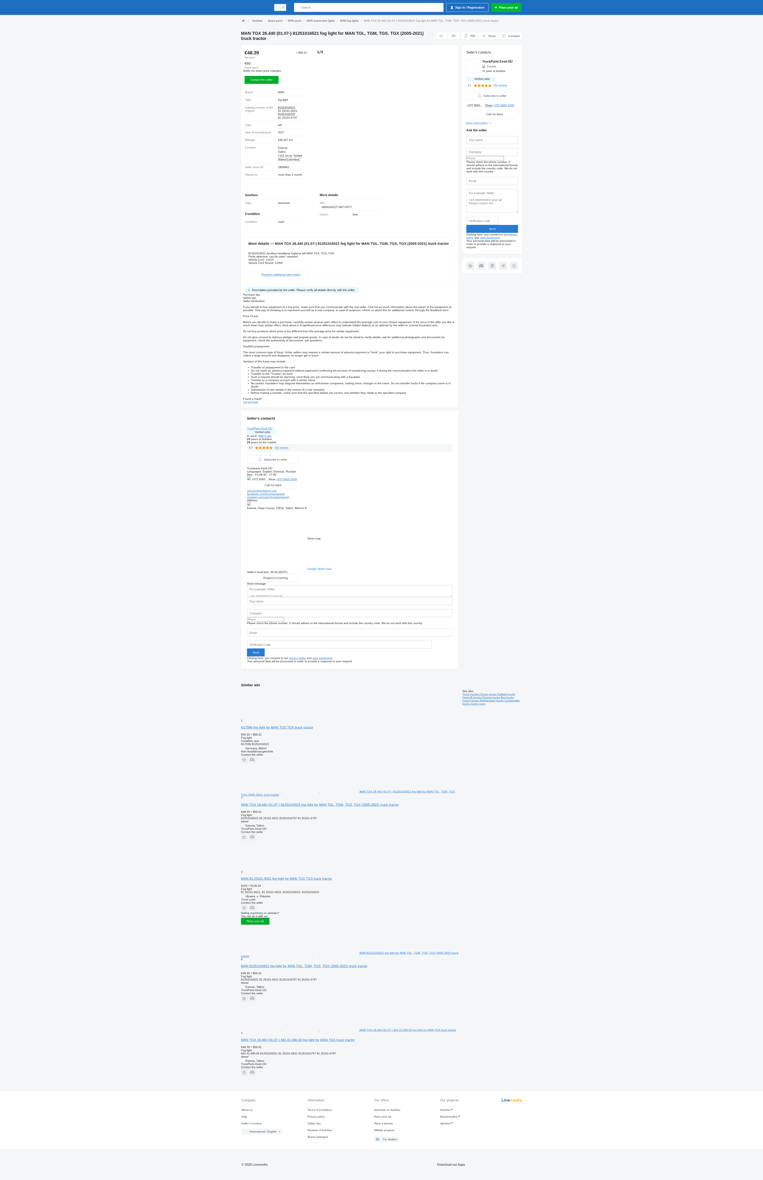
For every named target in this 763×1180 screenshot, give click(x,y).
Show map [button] (314, 538)
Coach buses (471, 700)
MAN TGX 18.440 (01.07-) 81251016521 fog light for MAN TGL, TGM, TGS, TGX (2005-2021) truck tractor (320, 805)
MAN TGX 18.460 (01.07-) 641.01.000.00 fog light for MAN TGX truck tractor (298, 1040)
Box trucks (507, 697)
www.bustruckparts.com (262, 490)
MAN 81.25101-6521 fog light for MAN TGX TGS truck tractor (286, 879)
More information (477, 123)
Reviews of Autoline (320, 1130)
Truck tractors (471, 694)
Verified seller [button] (262, 432)
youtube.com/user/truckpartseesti (268, 497)
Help (244, 1116)
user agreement (322, 658)
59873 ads (265, 436)
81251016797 (286, 114)
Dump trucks (488, 694)
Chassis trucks (491, 697)
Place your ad (255, 921)
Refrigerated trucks (492, 700)
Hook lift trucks (472, 697)
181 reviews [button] (282, 447)
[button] (441, 35)
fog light (283, 99)
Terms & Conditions (320, 1109)
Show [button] (272, 479)
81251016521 (286, 107)
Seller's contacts (251, 1123)
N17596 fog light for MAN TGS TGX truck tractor (277, 727)
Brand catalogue (318, 1136)
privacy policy (297, 658)
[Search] (297, 7)
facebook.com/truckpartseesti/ (266, 494)
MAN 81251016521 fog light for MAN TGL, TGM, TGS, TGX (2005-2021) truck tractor (304, 966)
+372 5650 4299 (286, 479)
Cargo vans (478, 703)
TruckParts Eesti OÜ (259, 428)
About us (247, 1109)
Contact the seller (262, 79)
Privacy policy (316, 1116)
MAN (281, 92)
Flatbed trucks (506, 694)
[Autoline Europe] (255, 7)
